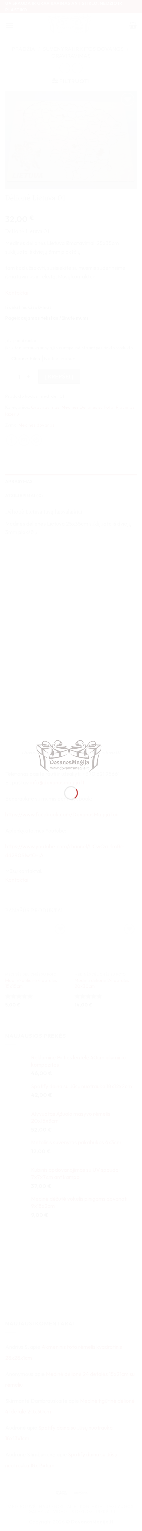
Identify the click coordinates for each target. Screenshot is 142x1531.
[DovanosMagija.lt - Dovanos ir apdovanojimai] (71, 757)
